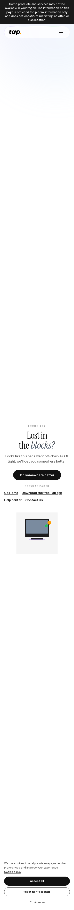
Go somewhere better (37, 475)
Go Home (11, 493)
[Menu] (61, 32)
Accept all (37, 881)
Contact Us (34, 500)
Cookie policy (12, 872)
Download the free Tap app (42, 493)
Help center (13, 500)
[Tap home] (15, 32)
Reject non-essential (37, 891)
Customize (37, 902)
